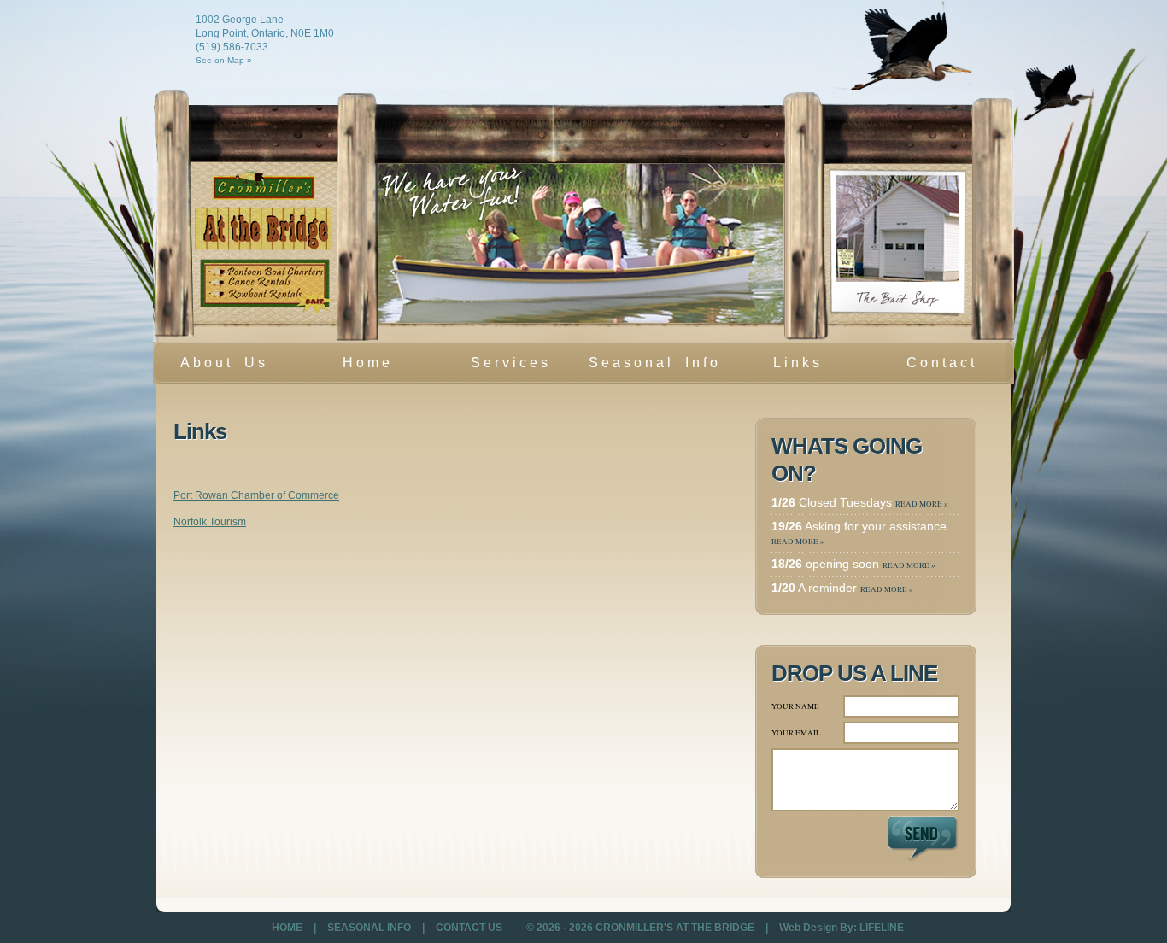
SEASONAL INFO (370, 928)
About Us (224, 362)
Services (495, 368)
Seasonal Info (655, 362)
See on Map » (224, 60)
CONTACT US (469, 928)
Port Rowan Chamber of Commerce (256, 495)
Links (798, 362)
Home (368, 362)
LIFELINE (881, 928)
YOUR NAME (795, 706)
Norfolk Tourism (209, 522)
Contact (941, 362)
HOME (288, 928)
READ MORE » (921, 504)
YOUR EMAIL (796, 733)
